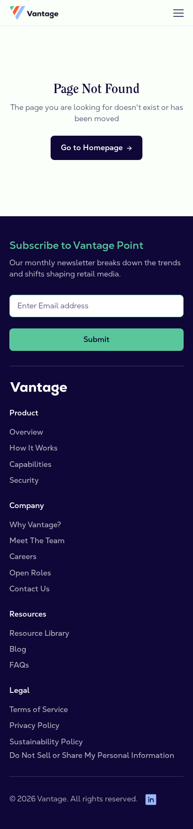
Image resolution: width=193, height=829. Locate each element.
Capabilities (30, 464)
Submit (96, 339)
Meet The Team (37, 540)
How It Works (33, 448)
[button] (174, 13)
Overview (26, 432)
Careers (23, 556)
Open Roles (30, 573)
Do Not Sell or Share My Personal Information (91, 755)
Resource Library (39, 633)
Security (24, 480)
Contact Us (29, 589)
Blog (17, 649)
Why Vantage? (35, 525)
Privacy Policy (34, 725)
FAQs (19, 665)
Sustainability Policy (46, 742)
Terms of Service (38, 709)
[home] (34, 13)
